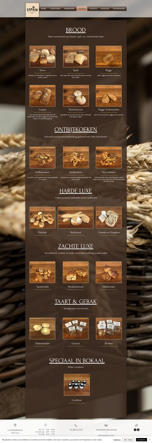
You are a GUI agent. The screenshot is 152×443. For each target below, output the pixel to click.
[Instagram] (138, 429)
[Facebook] (135, 429)
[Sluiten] (149, 439)
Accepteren (141, 440)
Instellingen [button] (117, 440)
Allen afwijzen (128, 440)
